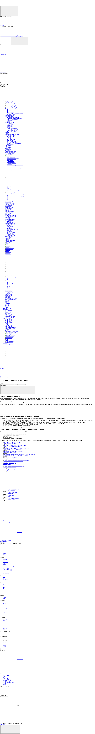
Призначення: (19, 532)
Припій (8, 286)
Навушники (9, 225)
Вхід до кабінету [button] (6, 675)
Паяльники (9, 282)
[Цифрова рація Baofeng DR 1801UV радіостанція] (49, 448)
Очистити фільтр (3, 541)
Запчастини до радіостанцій (12, 142)
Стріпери (9, 278)
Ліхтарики (9, 221)
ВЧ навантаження (10, 126)
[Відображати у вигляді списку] (26, 390)
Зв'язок (4, 100)
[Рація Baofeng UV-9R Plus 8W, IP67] (49, 451)
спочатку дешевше (10, 384)
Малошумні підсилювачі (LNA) (13, 119)
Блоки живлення (10, 226)
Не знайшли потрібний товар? (41, 1)
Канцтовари (5, 343)
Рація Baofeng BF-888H (7, 478)
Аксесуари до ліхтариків (11, 222)
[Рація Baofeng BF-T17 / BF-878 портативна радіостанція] (49, 483)
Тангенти (9, 138)
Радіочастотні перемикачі (12, 130)
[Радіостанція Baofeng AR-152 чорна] (49, 466)
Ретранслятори (5, 521)
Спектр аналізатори (10, 160)
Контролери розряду (11, 198)
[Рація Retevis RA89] (49, 495)
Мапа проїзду (2, 724)
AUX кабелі (9, 228)
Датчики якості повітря (11, 184)
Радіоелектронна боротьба (7, 522)
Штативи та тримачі (11, 232)
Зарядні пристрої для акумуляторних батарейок (16, 194)
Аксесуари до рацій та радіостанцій (9, 518)
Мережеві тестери (10, 189)
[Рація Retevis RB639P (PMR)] (49, 492)
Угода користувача (31, 1)
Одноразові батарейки (11, 199)
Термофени (9, 289)
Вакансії (51, 1)
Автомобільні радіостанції (7, 513)
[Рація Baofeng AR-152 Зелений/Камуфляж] (49, 486)
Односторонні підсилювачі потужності (14, 118)
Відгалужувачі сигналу (11, 131)
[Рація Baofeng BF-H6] (49, 469)
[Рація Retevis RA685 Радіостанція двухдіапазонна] (49, 445)
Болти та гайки (10, 292)
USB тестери (9, 175)
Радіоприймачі (5, 519)
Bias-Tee (8, 121)
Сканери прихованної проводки (13, 187)
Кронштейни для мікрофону (12, 229)
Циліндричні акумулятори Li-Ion (13, 195)
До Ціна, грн (12, 543)
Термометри (9, 181)
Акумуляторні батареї (11, 139)
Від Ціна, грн (2, 543)
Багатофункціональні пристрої (13, 190)
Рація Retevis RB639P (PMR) (8, 493)
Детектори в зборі (10, 161)
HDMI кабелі (9, 230)
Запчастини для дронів (7, 318)
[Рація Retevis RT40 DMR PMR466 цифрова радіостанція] (49, 472)
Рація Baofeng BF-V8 (7, 464)
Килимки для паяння (11, 284)
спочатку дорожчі (18, 384)
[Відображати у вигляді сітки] (9, 390)
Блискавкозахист (10, 124)
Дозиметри (9, 179)
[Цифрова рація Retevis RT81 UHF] (49, 498)
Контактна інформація (24, 1)
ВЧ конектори (9, 111)
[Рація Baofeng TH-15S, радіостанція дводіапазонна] (49, 480)
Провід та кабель (6, 664)
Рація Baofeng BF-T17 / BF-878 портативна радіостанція (13, 484)
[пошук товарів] (19, 41)
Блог (4, 1)
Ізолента (8, 293)
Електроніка (5, 191)
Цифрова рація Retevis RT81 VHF (9, 490)
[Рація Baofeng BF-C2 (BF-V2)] (49, 457)
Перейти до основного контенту (6, 0)
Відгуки (48, 1)
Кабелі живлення (10, 233)
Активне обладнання (7, 515)
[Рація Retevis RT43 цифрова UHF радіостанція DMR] (49, 475)
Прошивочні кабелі (10, 140)
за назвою (23, 384)
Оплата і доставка (8, 1)
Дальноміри (9, 186)
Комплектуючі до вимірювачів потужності (15, 165)
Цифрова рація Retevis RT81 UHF (9, 499)
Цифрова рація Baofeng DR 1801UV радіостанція (12, 449)
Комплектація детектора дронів (8, 357)
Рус (3, 4)
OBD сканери (9, 188)
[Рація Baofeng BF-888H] (49, 477)
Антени (4, 517)
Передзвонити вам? (4, 73)
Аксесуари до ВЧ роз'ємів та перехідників (15, 113)
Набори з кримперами (11, 274)
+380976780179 (3, 54)
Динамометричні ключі (11, 163)
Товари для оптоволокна (7, 308)
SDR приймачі (5, 520)
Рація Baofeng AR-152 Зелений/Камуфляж (10, 487)
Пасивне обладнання (7, 516)
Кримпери (9, 273)
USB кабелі (9, 227)
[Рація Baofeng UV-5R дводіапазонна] (49, 442)
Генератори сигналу (11, 153)
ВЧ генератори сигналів (11, 159)
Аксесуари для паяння (11, 285)
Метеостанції (9, 185)
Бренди (4, 358)
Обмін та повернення (16, 1)
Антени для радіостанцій (11, 136)
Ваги (8, 182)
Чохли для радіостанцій (11, 141)
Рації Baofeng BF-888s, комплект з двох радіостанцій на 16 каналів (15, 455)
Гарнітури (9, 137)
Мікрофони (9, 237)
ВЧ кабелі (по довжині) (11, 112)
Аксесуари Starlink (6, 309)
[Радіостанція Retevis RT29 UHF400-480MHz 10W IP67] (49, 460)
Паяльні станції (10, 283)
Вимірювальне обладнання (8, 154)
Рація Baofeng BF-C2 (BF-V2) (8, 458)
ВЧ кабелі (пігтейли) (11, 110)
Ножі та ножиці (10, 279)
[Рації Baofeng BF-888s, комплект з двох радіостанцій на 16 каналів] (49, 454)
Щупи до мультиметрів (11, 174)
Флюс (8, 287)
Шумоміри (9, 183)
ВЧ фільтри (9, 127)
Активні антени (10, 120)
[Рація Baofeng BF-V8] (49, 463)
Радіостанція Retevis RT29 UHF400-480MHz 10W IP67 (13, 461)
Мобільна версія (20, 659)
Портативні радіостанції (7, 512)
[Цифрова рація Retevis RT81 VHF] (49, 489)
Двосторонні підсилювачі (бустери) (13, 117)
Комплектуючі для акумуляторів (13, 200)
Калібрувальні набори (11, 162)
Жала (8, 288)
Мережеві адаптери (10, 234)
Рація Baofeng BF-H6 (7, 470)
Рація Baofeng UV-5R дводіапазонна (9, 443)
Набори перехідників (11, 114)
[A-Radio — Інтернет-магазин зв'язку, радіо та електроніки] (3, 649)
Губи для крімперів (10, 275)
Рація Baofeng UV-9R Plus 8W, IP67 (9, 452)
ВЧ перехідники (10, 109)
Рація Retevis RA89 (6, 496)
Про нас (1, 1)
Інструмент (5, 270)
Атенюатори (9, 125)
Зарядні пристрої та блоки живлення (14, 143)
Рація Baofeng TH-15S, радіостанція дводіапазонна (12, 481)
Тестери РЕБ (9, 164)
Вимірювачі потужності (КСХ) (13, 158)
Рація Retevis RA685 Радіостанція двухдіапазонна (12, 446)
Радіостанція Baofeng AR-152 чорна (9, 467)
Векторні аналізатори (11, 157)
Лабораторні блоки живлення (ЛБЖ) (14, 168)
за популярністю (3, 384)
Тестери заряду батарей (11, 176)
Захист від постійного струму (12, 129)
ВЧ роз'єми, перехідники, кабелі (9, 514)
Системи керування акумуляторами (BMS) (15, 197)
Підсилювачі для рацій (11, 144)
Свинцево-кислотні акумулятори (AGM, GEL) (15, 196)
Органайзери (9, 231)
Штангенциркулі (10, 180)
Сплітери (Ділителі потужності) (13, 128)
